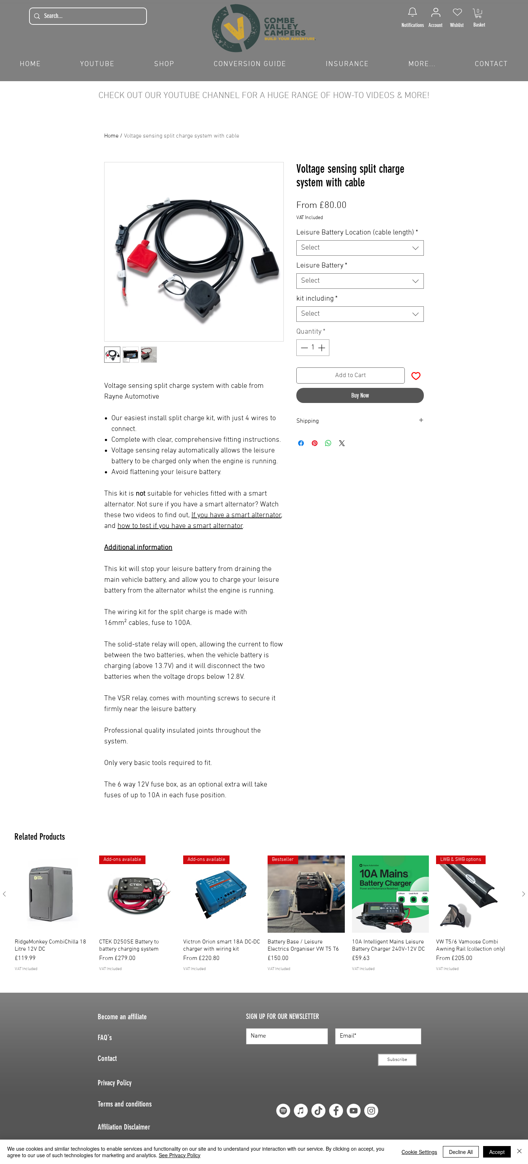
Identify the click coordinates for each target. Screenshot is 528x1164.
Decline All (461, 1151)
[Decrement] (303, 348)
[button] (478, 13)
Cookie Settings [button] (419, 1151)
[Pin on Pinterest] (314, 443)
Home (111, 136)
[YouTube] (354, 1111)
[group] (264, 921)
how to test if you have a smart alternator (180, 526)
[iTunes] (301, 1111)
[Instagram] (371, 1111)
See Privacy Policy (179, 1155)
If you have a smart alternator (236, 515)
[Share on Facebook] (301, 443)
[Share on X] (342, 443)
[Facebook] (336, 1111)
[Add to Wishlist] (416, 375)
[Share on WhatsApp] (328, 443)
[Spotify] (283, 1111)
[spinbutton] (313, 348)
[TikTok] (318, 1111)
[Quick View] (53, 894)
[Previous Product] (4, 894)
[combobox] (360, 248)
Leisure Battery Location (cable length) (357, 232)
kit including (317, 299)
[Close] (519, 1151)
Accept (497, 1151)
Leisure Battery (321, 265)
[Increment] (322, 348)
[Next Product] (523, 894)
